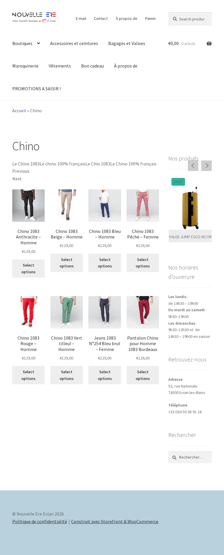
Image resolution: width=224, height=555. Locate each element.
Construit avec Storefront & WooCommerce (114, 521)
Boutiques (22, 43)
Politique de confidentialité (39, 521)
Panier (150, 18)
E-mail (81, 18)
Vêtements (60, 66)
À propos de (126, 18)
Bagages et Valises (126, 43)
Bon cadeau (92, 66)
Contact (101, 18)
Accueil (19, 110)
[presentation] (193, 165)
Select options (28, 268)
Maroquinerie (25, 66)
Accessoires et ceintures (74, 43)
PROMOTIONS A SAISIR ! (36, 88)
